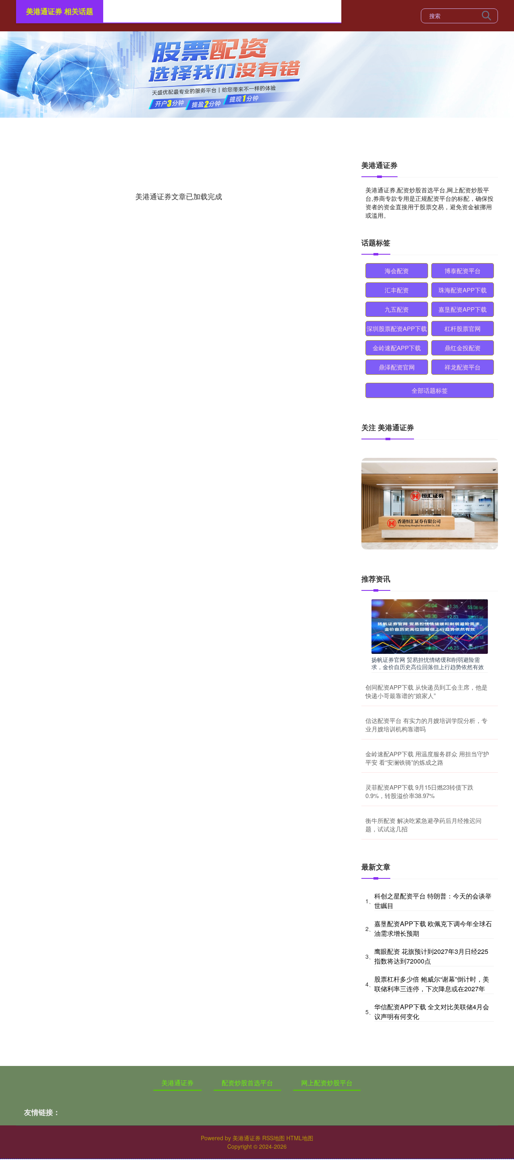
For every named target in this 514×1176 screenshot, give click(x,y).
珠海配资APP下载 (463, 290)
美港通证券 (177, 1082)
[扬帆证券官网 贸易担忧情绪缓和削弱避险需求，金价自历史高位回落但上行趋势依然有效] (429, 625)
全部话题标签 (430, 390)
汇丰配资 (397, 290)
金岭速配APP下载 (397, 347)
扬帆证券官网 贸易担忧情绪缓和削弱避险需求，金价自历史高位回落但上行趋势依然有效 (427, 663)
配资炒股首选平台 (247, 1082)
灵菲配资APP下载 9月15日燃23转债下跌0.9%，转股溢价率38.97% (419, 791)
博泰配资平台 (463, 270)
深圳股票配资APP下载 (397, 328)
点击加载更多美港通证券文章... (179, 196)
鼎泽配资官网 (397, 367)
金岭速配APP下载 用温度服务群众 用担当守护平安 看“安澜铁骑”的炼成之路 (427, 757)
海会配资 (397, 270)
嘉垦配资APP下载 (463, 309)
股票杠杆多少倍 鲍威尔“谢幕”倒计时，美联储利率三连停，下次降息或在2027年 (431, 983)
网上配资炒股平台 (327, 1082)
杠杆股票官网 (463, 328)
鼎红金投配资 (463, 347)
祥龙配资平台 (463, 367)
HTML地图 (299, 1138)
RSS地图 (273, 1138)
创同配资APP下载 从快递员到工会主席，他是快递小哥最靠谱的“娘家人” (426, 691)
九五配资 (397, 309)
